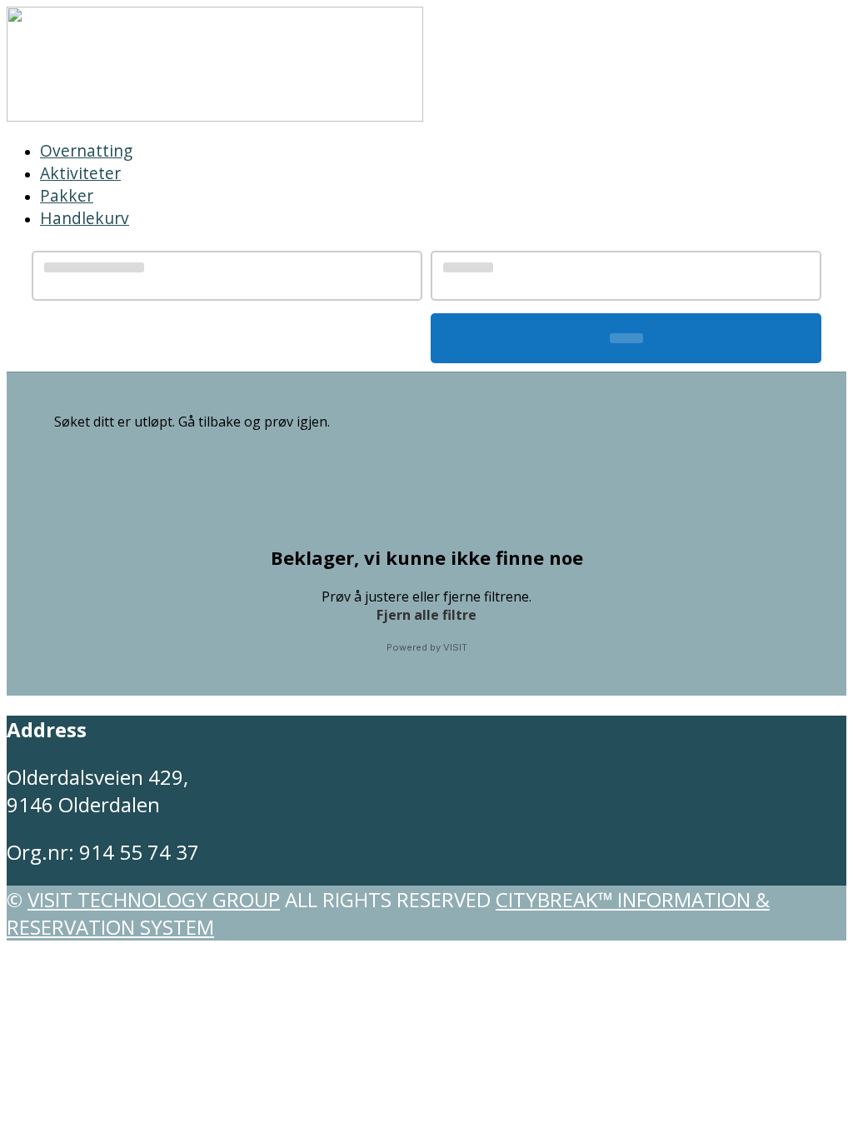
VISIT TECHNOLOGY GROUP (153, 899)
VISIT (455, 647)
